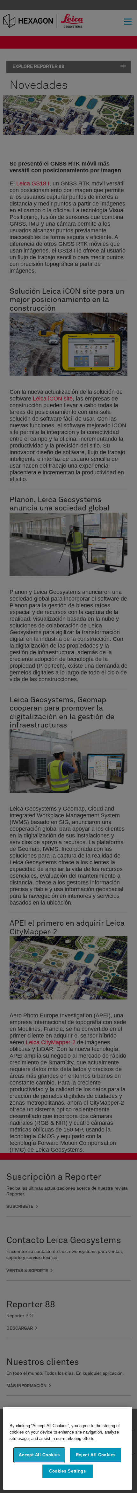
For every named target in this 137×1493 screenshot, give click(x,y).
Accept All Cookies (39, 1454)
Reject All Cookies (96, 1454)
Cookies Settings (67, 1471)
